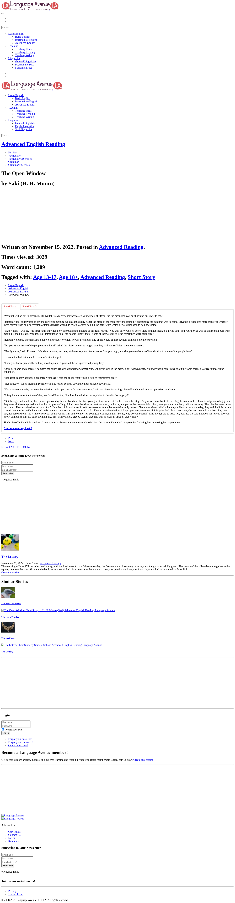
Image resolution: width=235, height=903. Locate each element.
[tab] (10, 306)
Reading (12, 152)
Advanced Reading (121, 247)
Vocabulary (14, 155)
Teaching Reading (25, 52)
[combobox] (17, 27)
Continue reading (10, 572)
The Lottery (9, 556)
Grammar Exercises (19, 164)
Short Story (141, 277)
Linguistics (14, 58)
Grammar (13, 161)
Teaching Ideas (23, 49)
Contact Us (14, 834)
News (11, 837)
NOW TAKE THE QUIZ (15, 447)
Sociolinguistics (23, 67)
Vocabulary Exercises (20, 158)
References (14, 841)
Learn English (16, 33)
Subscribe (8, 473)
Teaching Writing (24, 55)
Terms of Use (15, 894)
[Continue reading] (117, 543)
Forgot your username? (20, 742)
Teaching (13, 46)
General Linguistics (25, 61)
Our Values (14, 831)
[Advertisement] (104, 214)
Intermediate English (26, 39)
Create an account (18, 745)
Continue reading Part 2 (18, 428)
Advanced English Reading (33, 144)
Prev (10, 438)
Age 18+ (68, 277)
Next (11, 441)
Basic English (22, 36)
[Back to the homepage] (49, 9)
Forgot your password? (20, 739)
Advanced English (25, 42)
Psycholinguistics (24, 64)
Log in (6, 733)
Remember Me (13, 729)
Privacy (12, 891)
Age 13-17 (44, 277)
